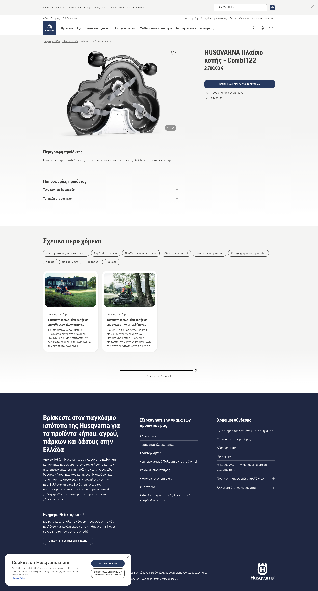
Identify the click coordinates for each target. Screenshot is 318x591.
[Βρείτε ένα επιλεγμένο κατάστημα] (262, 28)
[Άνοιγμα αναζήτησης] (254, 28)
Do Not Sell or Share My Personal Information (108, 573)
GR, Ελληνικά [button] (70, 18)
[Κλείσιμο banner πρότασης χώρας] (312, 6)
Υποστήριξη (191, 18)
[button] (67, 28)
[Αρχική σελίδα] (49, 28)
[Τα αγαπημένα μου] (271, 28)
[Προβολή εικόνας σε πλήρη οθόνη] (110, 94)
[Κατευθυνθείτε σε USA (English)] (272, 7)
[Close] (127, 557)
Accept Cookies (108, 563)
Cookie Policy (19, 578)
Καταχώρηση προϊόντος (213, 18)
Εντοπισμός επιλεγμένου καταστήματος (252, 18)
